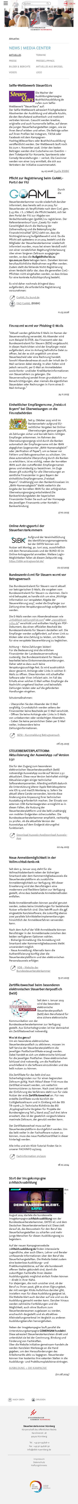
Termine (41, 55)
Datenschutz (39, 1462)
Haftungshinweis (39, 1465)
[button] (46, 3)
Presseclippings (45, 60)
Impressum (39, 1459)
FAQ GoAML (24, 303)
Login (72, 3)
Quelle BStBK (61, 171)
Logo (39, 72)
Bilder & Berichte (19, 66)
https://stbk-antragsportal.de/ (26, 561)
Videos (13, 72)
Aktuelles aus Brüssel (49, 66)
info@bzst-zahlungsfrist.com (27, 619)
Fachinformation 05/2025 (31, 1156)
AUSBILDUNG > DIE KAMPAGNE (28, 1368)
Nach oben (18, 1399)
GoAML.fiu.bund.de (28, 297)
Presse (13, 60)
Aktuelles (15, 55)
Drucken (41, 1399)
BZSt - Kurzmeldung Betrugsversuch (38, 735)
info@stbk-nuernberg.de (39, 1449)
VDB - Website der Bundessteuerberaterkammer (33, 969)
